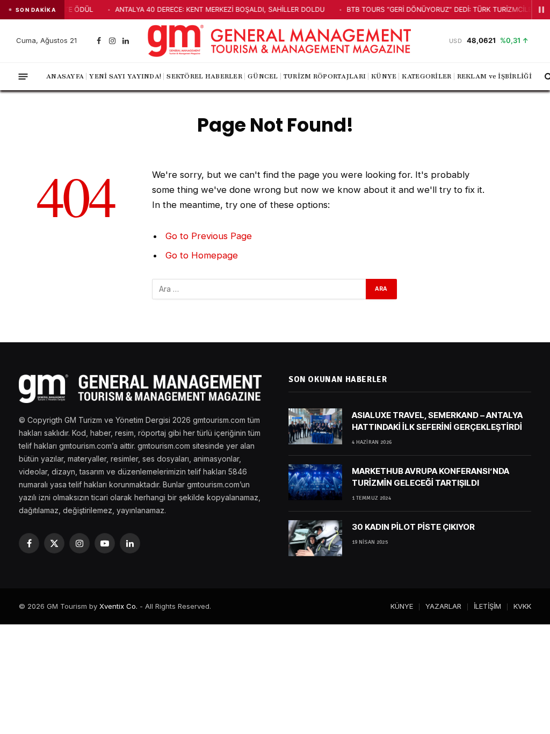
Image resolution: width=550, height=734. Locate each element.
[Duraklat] (541, 9)
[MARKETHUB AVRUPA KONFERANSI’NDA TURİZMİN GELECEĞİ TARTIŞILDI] (315, 482)
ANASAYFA (65, 76)
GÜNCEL (263, 76)
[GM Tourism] (279, 40)
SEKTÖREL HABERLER (204, 76)
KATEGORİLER (426, 76)
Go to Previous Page (208, 236)
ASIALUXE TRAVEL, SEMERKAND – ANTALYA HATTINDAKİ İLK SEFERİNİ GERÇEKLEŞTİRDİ (437, 420)
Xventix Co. (118, 606)
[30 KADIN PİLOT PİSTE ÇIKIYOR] (315, 538)
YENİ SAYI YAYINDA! (125, 76)
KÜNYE (383, 76)
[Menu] (23, 76)
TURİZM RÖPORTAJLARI (325, 76)
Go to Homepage (201, 255)
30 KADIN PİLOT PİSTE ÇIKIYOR (413, 527)
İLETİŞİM (487, 606)
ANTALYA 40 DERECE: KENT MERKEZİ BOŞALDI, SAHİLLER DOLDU (197, 9)
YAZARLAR (443, 606)
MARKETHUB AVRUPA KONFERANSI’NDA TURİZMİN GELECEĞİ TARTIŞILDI (430, 476)
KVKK (522, 606)
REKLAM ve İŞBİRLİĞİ (494, 76)
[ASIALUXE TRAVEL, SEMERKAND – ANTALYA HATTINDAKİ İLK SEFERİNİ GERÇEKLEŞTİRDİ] (315, 426)
